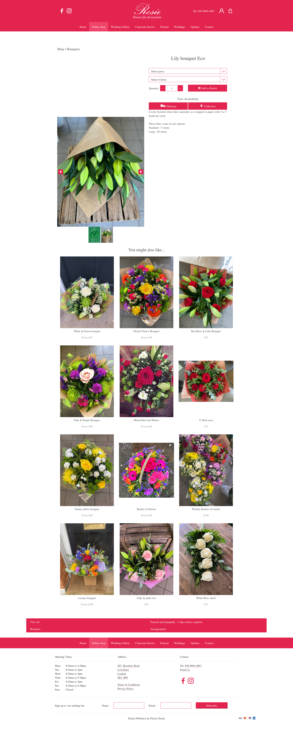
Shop (60, 49)
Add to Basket (209, 88)
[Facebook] (62, 11)
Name (105, 705)
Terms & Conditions (129, 684)
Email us (185, 669)
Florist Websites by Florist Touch (146, 718)
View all (34, 622)
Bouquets (73, 49)
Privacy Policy (126, 688)
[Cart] (232, 11)
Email (152, 705)
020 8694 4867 (206, 11)
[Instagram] (69, 11)
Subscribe (211, 705)
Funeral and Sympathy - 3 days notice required (176, 622)
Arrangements (158, 629)
